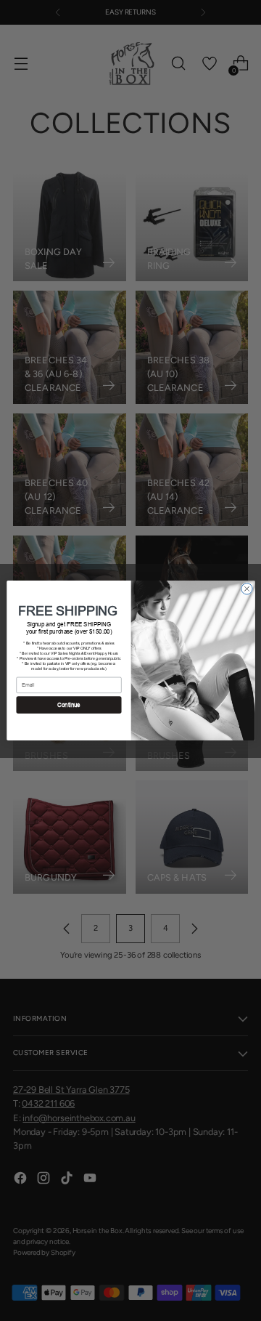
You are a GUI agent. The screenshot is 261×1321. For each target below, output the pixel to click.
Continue (68, 705)
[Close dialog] (246, 588)
